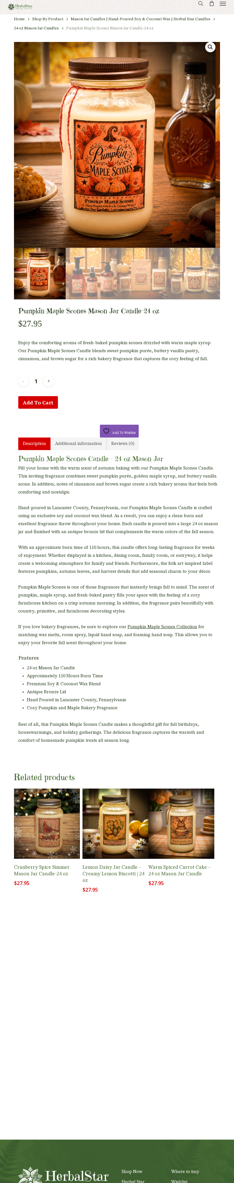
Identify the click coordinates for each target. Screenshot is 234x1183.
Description (34, 444)
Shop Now (132, 1172)
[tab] (34, 444)
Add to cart (38, 402)
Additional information (78, 444)
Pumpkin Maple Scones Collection (162, 627)
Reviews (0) (122, 444)
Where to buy (185, 1172)
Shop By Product (47, 19)
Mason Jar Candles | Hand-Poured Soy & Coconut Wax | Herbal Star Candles (140, 19)
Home (19, 19)
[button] (223, 3)
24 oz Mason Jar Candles (36, 28)
